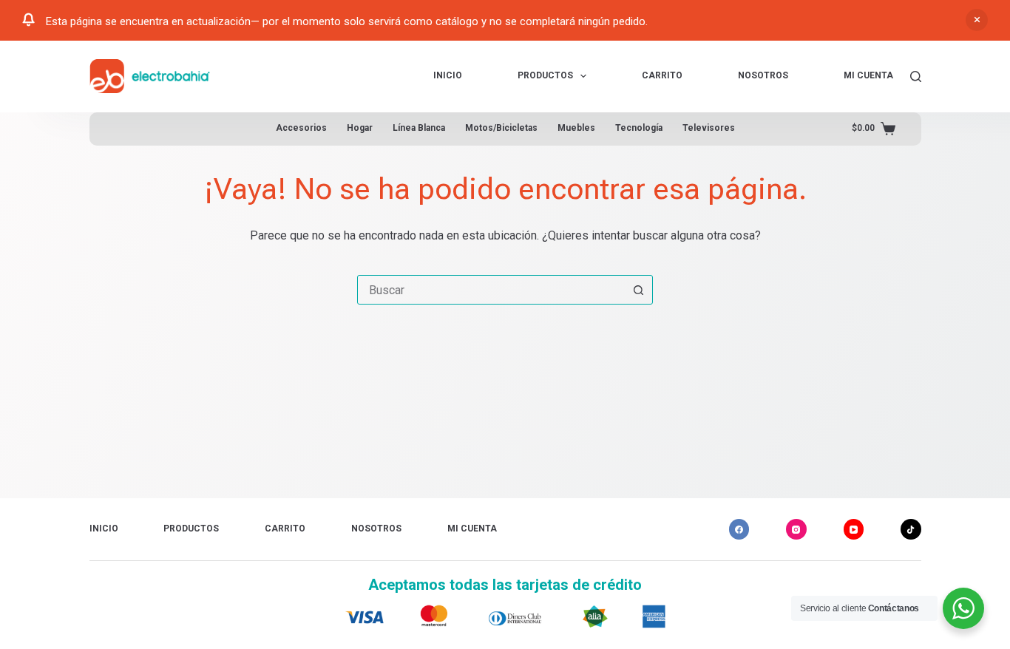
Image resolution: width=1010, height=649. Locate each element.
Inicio (447, 75)
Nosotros (763, 75)
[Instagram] (796, 529)
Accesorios (301, 128)
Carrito (662, 75)
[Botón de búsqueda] (638, 290)
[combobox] (491, 290)
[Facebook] (739, 529)
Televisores (708, 128)
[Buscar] (915, 76)
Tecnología (638, 128)
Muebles (576, 128)
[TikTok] (911, 529)
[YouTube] (854, 529)
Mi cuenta (868, 75)
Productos (545, 75)
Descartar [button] (977, 20)
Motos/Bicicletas (501, 128)
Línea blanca (419, 128)
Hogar (360, 128)
